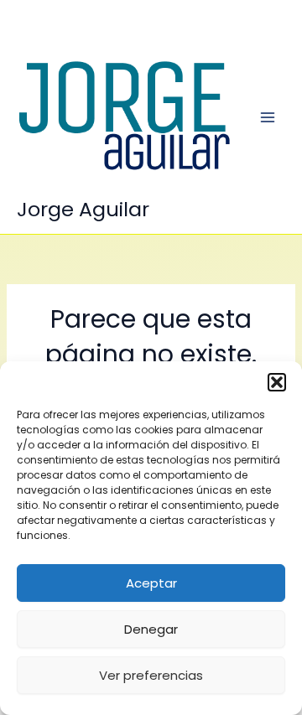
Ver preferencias (151, 675)
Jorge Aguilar (83, 209)
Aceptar (151, 583)
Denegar (151, 629)
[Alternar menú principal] (267, 117)
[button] (276, 382)
